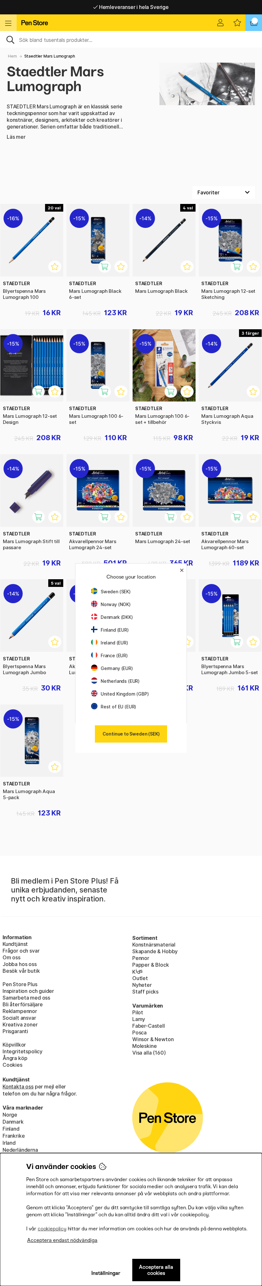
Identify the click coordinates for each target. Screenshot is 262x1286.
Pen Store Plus (20, 984)
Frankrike (14, 1136)
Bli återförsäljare (23, 1004)
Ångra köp (15, 1058)
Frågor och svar (21, 950)
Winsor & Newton (152, 1039)
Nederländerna (20, 1150)
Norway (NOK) (116, 604)
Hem (12, 56)
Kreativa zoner (20, 1024)
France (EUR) (114, 655)
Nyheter (142, 985)
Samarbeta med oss (26, 997)
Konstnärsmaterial (153, 944)
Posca (139, 1032)
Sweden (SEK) (116, 591)
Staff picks (145, 991)
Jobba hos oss (20, 964)
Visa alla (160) (149, 1052)
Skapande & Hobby (155, 951)
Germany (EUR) (117, 668)
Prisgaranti (15, 1031)
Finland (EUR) (115, 630)
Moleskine (144, 1046)
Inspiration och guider (28, 991)
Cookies (12, 1065)
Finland (11, 1129)
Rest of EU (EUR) (118, 706)
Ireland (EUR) (114, 642)
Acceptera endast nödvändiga (62, 1240)
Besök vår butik (21, 971)
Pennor (140, 958)
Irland (9, 1143)
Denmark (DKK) (117, 617)
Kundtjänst (15, 944)
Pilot (137, 1012)
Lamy (138, 1019)
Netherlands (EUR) (120, 681)
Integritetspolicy (22, 1051)
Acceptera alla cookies (156, 1270)
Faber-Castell (148, 1026)
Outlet (140, 978)
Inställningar (105, 1273)
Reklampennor (20, 1011)
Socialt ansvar (19, 1018)
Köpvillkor (14, 1044)
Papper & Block (150, 965)
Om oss (11, 957)
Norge (10, 1114)
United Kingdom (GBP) (125, 694)
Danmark (13, 1121)
